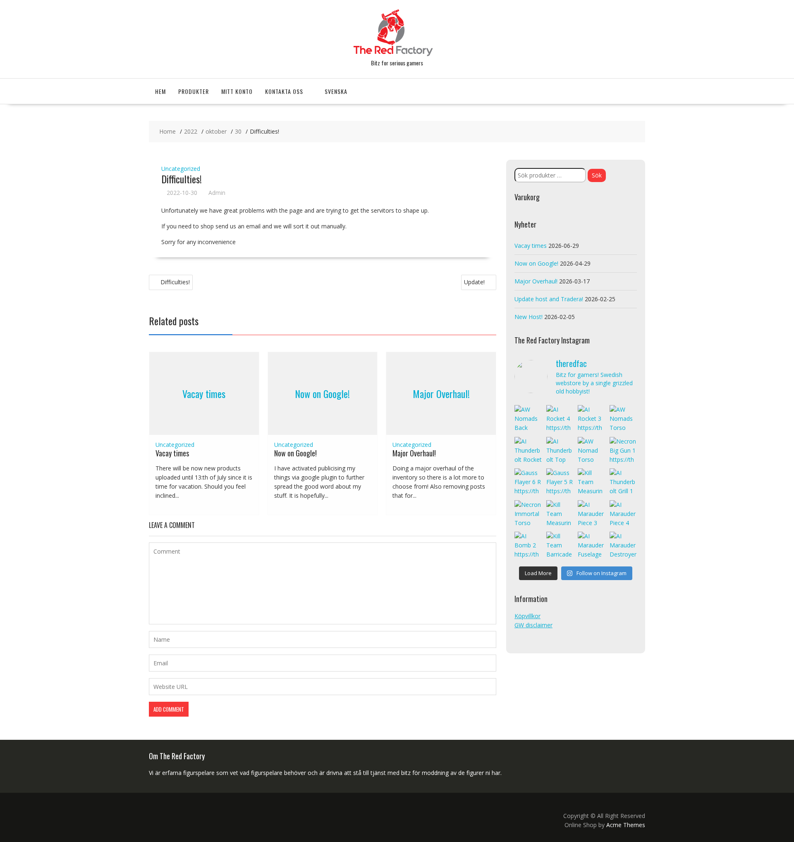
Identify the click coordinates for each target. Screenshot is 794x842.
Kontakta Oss (284, 91)
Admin (216, 193)
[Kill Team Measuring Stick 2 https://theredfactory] (591, 482)
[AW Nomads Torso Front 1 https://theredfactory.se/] (623, 419)
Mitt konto (237, 91)
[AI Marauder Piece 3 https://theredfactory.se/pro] (591, 514)
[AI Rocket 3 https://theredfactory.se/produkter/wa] (591, 419)
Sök (597, 175)
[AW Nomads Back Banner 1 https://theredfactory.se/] (528, 419)
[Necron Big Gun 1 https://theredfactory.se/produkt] (623, 451)
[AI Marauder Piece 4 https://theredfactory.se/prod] (623, 514)
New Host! (528, 317)
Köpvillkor (527, 616)
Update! (474, 282)
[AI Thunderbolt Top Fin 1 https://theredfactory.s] (560, 451)
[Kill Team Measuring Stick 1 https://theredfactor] (560, 514)
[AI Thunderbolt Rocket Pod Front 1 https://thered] (528, 451)
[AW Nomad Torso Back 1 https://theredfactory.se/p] (591, 451)
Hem (160, 91)
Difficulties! (175, 282)
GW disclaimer (533, 625)
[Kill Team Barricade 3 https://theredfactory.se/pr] (560, 545)
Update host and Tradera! (548, 299)
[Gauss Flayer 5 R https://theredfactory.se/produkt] (560, 482)
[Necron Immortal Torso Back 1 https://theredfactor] (528, 514)
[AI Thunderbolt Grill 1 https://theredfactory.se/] (623, 482)
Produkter (193, 91)
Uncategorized (180, 169)
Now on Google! (322, 393)
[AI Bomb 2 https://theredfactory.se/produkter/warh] (528, 545)
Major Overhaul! (441, 393)
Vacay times (203, 393)
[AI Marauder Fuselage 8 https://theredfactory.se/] (591, 545)
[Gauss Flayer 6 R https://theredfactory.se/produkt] (528, 482)
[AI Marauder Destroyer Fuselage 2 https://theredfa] (623, 545)
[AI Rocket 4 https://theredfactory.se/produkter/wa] (560, 419)
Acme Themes (625, 825)
